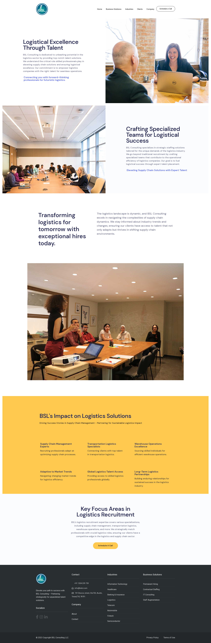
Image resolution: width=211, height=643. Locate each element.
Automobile (112, 610)
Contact (75, 619)
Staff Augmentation (151, 600)
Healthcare (111, 589)
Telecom (111, 605)
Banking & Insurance (116, 595)
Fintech (110, 616)
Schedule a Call (166, 9)
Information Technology (117, 584)
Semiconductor (113, 621)
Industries (129, 9)
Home (99, 9)
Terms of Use (169, 637)
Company (150, 9)
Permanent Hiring (150, 584)
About (74, 614)
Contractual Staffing (151, 589)
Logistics (111, 600)
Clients (140, 9)
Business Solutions (113, 9)
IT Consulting (148, 595)
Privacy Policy (152, 637)
